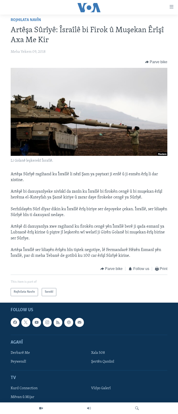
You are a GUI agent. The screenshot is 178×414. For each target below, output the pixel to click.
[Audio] (89, 408)
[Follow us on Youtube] (36, 322)
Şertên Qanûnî (102, 362)
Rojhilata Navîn (26, 20)
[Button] (156, 62)
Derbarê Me (20, 353)
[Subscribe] (79, 322)
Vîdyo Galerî (101, 388)
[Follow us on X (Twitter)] (25, 322)
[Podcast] (68, 322)
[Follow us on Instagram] (47, 322)
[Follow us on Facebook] (15, 322)
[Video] (41, 408)
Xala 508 (98, 353)
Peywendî (18, 362)
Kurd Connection (24, 388)
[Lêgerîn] (137, 408)
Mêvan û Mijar (22, 397)
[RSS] (58, 322)
